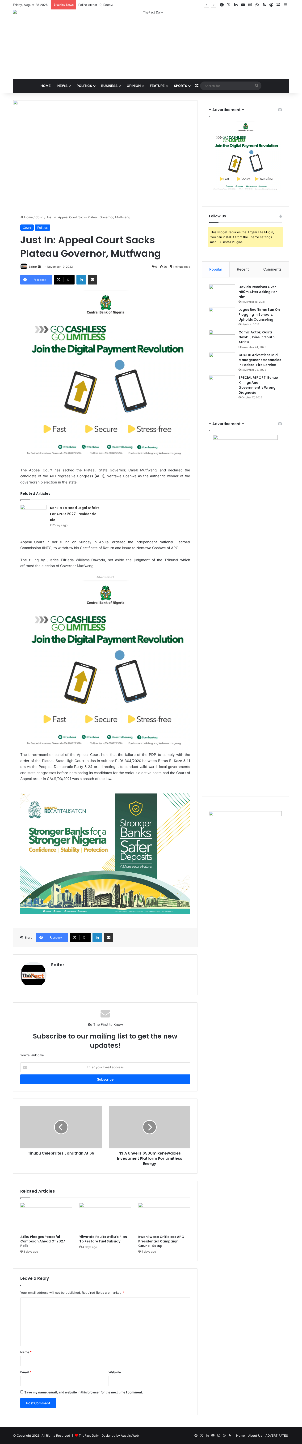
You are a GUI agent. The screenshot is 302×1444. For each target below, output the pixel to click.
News (62, 86)
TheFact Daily (89, 1435)
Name (26, 1352)
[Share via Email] (92, 279)
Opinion (134, 86)
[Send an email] (39, 266)
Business (109, 86)
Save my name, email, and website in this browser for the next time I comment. (83, 1392)
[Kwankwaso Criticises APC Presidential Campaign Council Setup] (164, 1217)
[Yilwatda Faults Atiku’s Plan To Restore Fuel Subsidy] (105, 1217)
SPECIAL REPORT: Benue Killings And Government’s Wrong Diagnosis (258, 385)
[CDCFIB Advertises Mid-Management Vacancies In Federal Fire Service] (222, 361)
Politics (84, 86)
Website (115, 1372)
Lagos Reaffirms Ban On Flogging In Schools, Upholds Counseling (259, 314)
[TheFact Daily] (151, 39)
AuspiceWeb (130, 1435)
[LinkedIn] (81, 279)
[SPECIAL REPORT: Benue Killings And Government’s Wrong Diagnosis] (222, 384)
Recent (243, 269)
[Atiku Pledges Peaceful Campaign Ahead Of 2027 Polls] (46, 1217)
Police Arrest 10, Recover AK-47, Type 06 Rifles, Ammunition (122, 5)
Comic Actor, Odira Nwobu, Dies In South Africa (257, 337)
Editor (33, 266)
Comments (272, 269)
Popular (215, 269)
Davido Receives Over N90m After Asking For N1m (258, 291)
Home (46, 86)
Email (25, 1372)
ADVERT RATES (276, 1435)
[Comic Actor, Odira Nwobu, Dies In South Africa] (222, 339)
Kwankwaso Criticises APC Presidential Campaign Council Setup (161, 1241)
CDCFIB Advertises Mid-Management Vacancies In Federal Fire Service (260, 360)
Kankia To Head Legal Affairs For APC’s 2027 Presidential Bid (75, 513)
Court (39, 217)
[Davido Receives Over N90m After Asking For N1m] (222, 293)
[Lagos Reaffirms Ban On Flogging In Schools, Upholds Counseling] (222, 316)
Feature (157, 86)
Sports (180, 86)
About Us (255, 1435)
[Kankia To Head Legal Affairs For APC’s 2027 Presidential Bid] (33, 513)
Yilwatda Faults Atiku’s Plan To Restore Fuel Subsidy (103, 1239)
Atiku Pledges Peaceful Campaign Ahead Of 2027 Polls (42, 1241)
